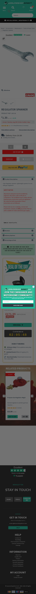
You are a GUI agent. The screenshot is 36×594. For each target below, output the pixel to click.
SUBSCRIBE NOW (18, 305)
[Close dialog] (33, 287)
